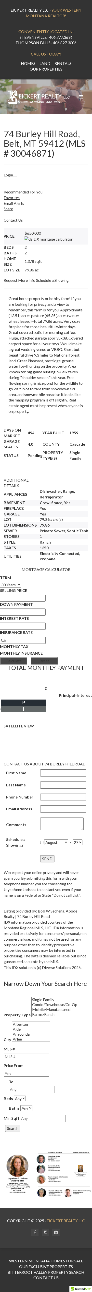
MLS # (9, 1048)
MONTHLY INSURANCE (21, 653)
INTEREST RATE (14, 618)
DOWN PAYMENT (16, 604)
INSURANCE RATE (16, 632)
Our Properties (46, 69)
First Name (16, 772)
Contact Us (13, 220)
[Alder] (31, 1029)
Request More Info (20, 280)
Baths (14, 1108)
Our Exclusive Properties (46, 1266)
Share (8, 208)
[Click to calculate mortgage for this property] (49, 239)
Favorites (12, 197)
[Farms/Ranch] (55, 1014)
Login (8, 174)
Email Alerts (14, 203)
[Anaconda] (31, 1034)
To (11, 1081)
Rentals (62, 63)
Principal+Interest (75, 695)
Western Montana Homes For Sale (46, 1260)
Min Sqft (11, 1118)
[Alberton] (31, 1024)
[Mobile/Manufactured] (55, 1009)
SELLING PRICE (13, 590)
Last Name (16, 784)
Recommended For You (23, 192)
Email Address (19, 808)
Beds (8, 1098)
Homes (28, 63)
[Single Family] (55, 999)
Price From (14, 1065)
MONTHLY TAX (14, 646)
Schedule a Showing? (16, 842)
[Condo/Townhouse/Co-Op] (55, 1004)
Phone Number (19, 797)
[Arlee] (31, 1039)
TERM (5, 577)
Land (44, 63)
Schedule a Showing (52, 280)
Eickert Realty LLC (66, 1220)
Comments (16, 824)
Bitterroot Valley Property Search (46, 1272)
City (7, 1039)
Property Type (17, 1014)
